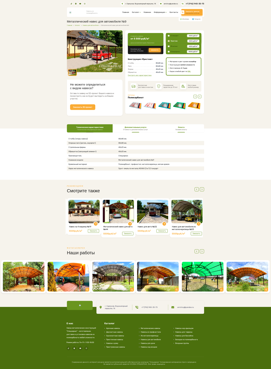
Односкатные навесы (115, 336)
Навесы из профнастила (151, 332)
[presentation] (195, 96)
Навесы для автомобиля (151, 340)
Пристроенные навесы (115, 347)
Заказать (154, 50)
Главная (125, 12)
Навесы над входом (149, 347)
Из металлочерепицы (149, 336)
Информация (159, 12)
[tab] (90, 128)
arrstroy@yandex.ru (171, 4)
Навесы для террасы (183, 332)
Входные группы (182, 343)
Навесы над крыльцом (184, 328)
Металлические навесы (150, 328)
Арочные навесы (113, 328)
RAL (189, 71)
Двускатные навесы (114, 332)
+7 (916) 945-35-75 (195, 3)
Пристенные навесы (114, 340)
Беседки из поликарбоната (186, 340)
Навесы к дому (112, 343)
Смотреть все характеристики (139, 75)
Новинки (147, 12)
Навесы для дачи (148, 343)
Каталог (135, 12)
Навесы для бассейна (184, 336)
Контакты (174, 12)
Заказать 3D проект (82, 107)
